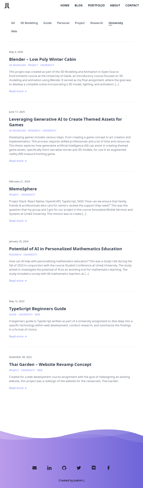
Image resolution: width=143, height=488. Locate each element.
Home (65, 5)
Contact (132, 5)
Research (96, 23)
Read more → (18, 91)
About (115, 5)
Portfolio (96, 5)
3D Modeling (29, 23)
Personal (63, 23)
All (13, 23)
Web (14, 31)
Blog (79, 5)
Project (80, 23)
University (116, 23)
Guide (47, 23)
